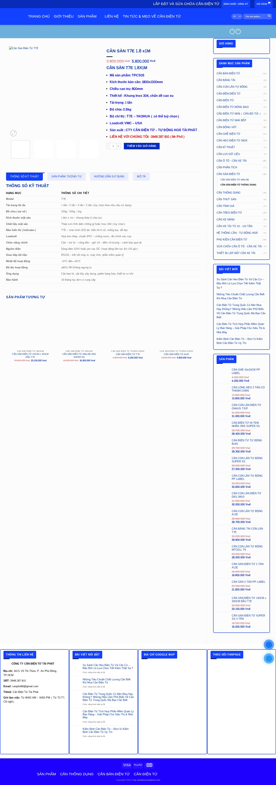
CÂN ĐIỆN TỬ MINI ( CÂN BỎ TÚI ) (239, 114)
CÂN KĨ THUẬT (226, 147)
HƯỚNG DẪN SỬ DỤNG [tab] (109, 176)
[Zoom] (13, 133)
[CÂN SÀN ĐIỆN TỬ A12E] (176, 326)
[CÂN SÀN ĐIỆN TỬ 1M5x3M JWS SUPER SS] (79, 326)
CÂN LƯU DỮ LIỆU (228, 154)
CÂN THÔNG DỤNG (228, 193)
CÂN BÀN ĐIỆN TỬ (228, 73)
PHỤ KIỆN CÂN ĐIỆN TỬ (232, 239)
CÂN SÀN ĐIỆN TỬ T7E (128, 354)
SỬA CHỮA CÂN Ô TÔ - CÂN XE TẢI (239, 246)
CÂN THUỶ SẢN (226, 199)
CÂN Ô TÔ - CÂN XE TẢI (232, 161)
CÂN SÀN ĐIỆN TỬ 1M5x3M (234, 180)
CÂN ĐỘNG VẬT (227, 127)
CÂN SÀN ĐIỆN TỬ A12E (176, 354)
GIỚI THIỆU (64, 16)
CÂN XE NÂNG (226, 219)
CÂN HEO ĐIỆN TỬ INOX (232, 140)
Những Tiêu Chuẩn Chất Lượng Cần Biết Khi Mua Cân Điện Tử (240, 296)
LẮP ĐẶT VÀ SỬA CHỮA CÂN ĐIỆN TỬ (186, 4)
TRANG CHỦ (39, 16)
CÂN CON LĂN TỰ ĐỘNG (232, 87)
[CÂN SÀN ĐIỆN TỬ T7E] (127, 326)
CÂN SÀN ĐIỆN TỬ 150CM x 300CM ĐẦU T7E (30, 356)
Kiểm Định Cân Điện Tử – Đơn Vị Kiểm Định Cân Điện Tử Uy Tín (240, 341)
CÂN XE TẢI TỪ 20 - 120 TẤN (234, 226)
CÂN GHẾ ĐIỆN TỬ (228, 134)
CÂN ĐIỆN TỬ (225, 100)
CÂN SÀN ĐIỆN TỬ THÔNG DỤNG (238, 185)
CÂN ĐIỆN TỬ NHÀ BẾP (231, 120)
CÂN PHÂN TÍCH (227, 167)
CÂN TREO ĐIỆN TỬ (229, 213)
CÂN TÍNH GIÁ (225, 206)
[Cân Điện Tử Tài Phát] (11, 18)
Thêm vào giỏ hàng (141, 146)
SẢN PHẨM (87, 16)
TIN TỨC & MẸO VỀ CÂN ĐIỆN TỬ (152, 16)
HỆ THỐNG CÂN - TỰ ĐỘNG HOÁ (237, 233)
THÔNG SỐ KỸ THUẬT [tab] (24, 176)
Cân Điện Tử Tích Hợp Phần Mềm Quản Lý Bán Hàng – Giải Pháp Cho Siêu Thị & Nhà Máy (241, 328)
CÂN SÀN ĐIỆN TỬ (228, 174)
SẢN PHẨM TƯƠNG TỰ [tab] (66, 176)
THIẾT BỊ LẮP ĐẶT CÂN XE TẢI (236, 253)
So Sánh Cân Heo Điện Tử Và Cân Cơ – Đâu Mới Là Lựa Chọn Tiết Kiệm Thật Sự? (240, 283)
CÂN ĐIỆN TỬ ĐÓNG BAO (233, 107)
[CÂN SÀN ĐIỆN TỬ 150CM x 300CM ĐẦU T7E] (30, 326)
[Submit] (269, 16)
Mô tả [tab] (141, 176)
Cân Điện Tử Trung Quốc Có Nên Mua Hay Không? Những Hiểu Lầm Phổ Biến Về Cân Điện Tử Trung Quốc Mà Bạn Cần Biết (241, 311)
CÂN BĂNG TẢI (226, 80)
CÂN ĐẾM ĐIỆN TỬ (228, 94)
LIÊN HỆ (112, 16)
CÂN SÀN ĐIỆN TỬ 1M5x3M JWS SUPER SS (79, 356)
